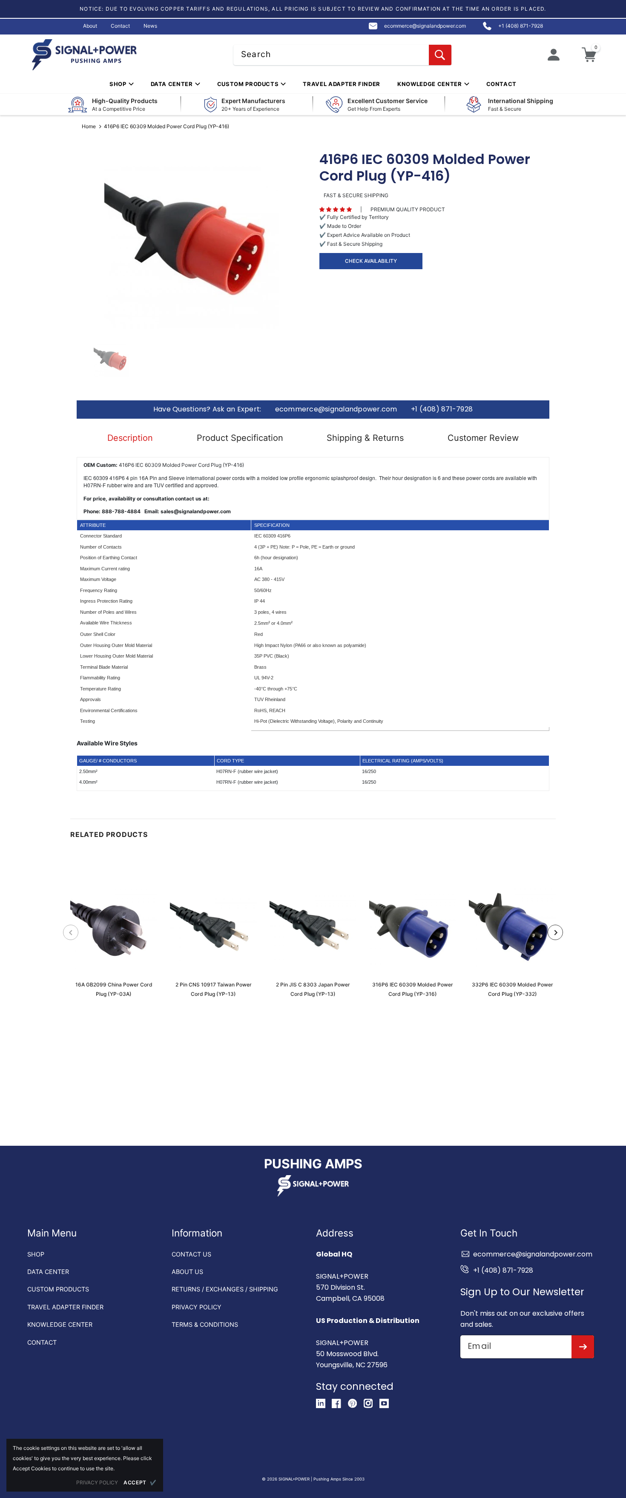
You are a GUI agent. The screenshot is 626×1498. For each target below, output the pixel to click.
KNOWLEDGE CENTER (59, 1324)
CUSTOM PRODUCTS (58, 1289)
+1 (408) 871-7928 (442, 409)
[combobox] (342, 55)
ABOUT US (187, 1271)
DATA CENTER (48, 1271)
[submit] (582, 1346)
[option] (192, 241)
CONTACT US (191, 1254)
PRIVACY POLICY (196, 1307)
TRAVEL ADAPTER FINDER (65, 1307)
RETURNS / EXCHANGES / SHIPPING (225, 1289)
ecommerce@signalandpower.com (336, 409)
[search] (440, 55)
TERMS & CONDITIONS (205, 1324)
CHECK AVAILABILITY (371, 261)
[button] (335, 209)
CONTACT (42, 1342)
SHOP (35, 1254)
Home (89, 126)
